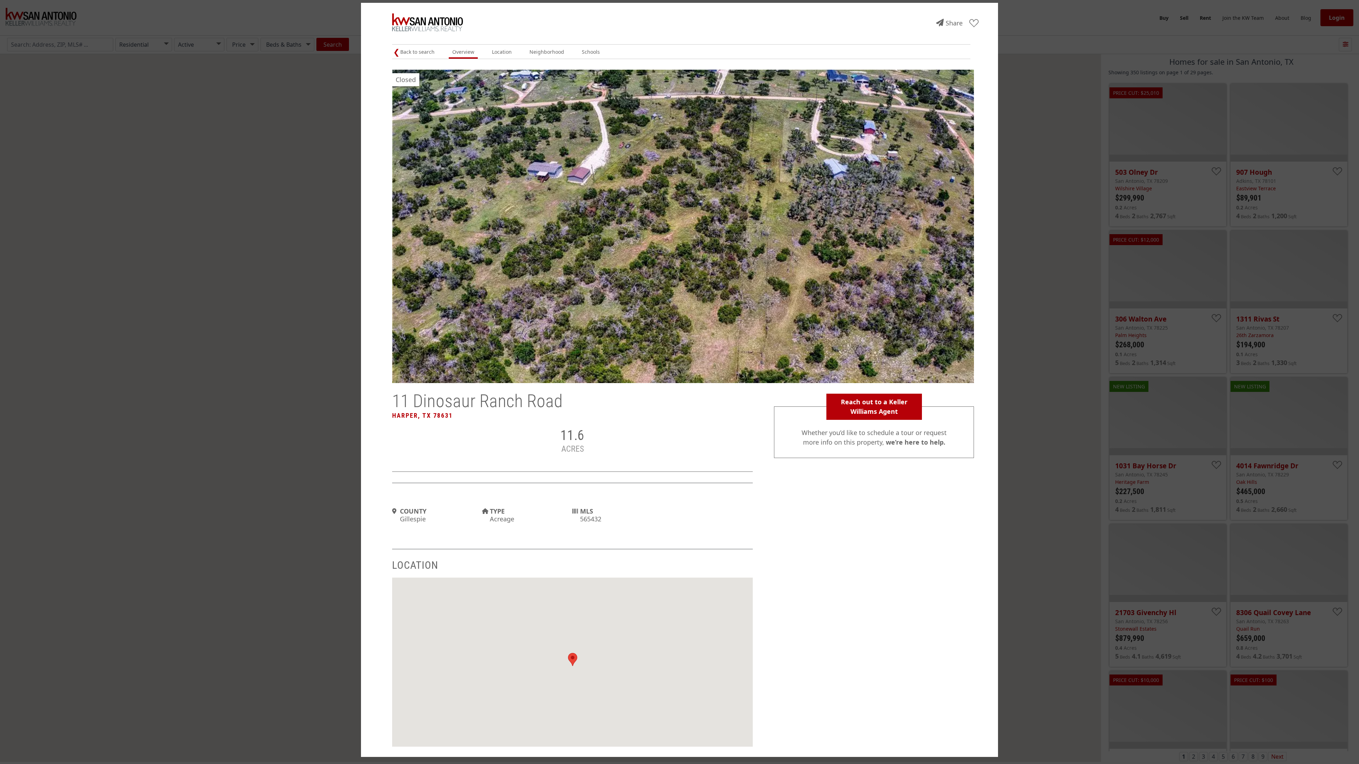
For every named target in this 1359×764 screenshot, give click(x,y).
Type (497, 511)
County (413, 511)
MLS (586, 511)
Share (954, 23)
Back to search (417, 51)
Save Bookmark (974, 23)
